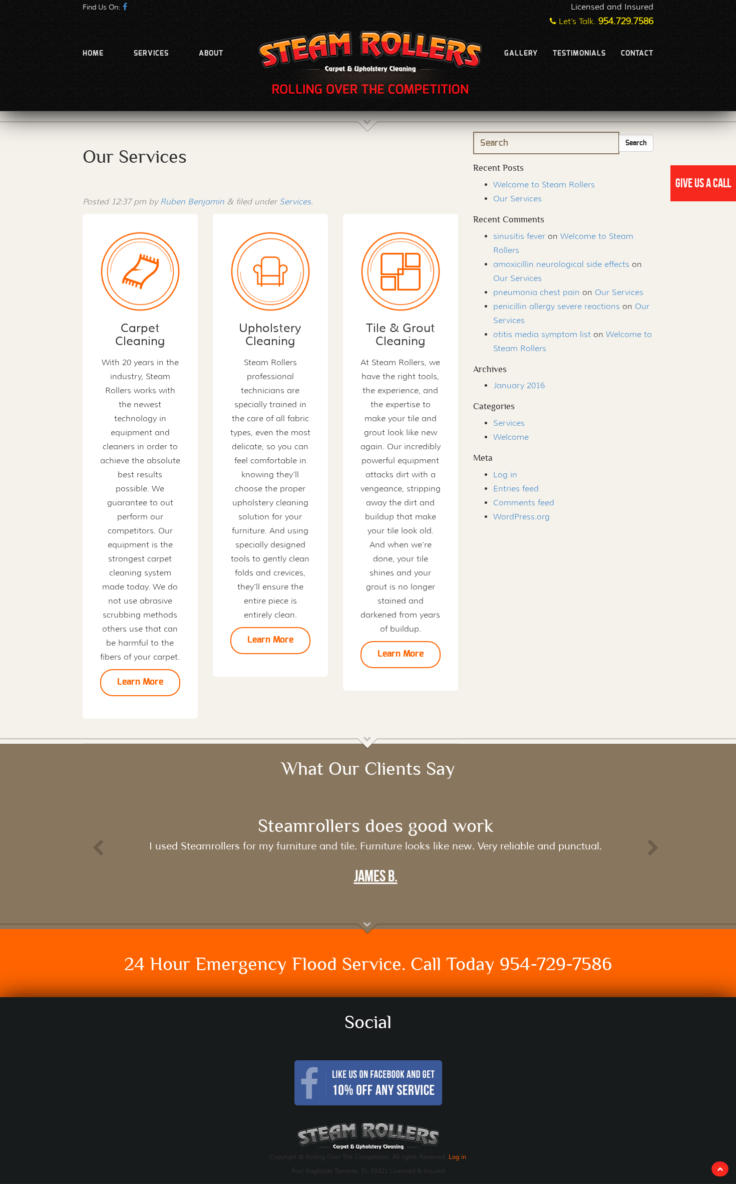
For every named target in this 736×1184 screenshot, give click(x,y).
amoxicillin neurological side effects (561, 264)
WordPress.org (521, 516)
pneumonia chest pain (536, 292)
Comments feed (523, 502)
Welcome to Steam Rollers (544, 184)
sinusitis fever (519, 236)
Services (151, 53)
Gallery (521, 53)
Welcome (511, 437)
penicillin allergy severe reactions (556, 306)
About (211, 53)
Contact (637, 53)
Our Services (517, 198)
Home (93, 53)
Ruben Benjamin (192, 201)
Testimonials (579, 53)
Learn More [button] (140, 682)
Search (636, 143)
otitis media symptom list (542, 334)
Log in (505, 474)
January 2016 (519, 385)
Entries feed (516, 488)
